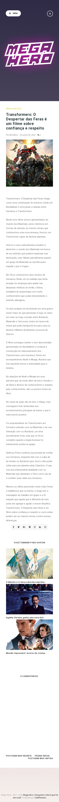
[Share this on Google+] (24, 527)
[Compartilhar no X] (18, 527)
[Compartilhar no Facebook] (13, 527)
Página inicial (42, 755)
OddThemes (40, 797)
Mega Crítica (13, 109)
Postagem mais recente (19, 755)
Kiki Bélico (13, 135)
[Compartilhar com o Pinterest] (45, 527)
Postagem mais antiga (40, 758)
